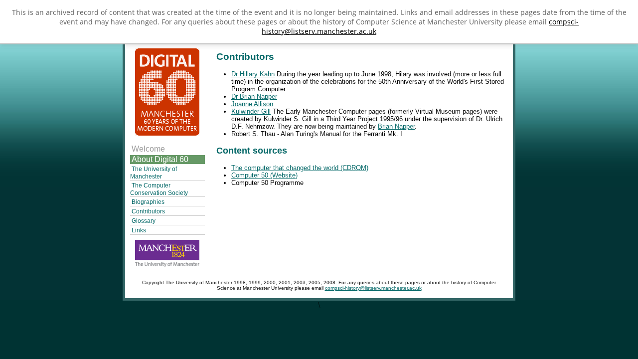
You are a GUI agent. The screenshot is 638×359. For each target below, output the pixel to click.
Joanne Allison (252, 104)
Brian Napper (396, 126)
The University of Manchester (153, 173)
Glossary (144, 220)
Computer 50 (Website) (264, 175)
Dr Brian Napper (254, 96)
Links (139, 230)
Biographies (148, 201)
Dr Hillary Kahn (253, 74)
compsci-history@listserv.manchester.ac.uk (373, 288)
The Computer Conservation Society (159, 189)
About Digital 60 (160, 159)
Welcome (148, 149)
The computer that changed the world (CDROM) (299, 168)
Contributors (148, 211)
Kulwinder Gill (251, 111)
